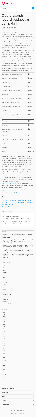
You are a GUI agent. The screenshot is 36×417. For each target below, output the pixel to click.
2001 (4, 372)
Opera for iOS (7, 294)
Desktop (12, 196)
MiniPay (5, 282)
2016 (4, 336)
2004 (4, 365)
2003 (4, 367)
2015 (4, 338)
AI (3, 267)
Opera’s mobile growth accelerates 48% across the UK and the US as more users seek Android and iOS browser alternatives (18, 241)
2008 (4, 355)
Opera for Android (8, 292)
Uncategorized (7, 304)
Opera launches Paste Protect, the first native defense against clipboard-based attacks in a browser (18, 246)
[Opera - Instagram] (24, 410)
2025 (4, 314)
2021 (4, 324)
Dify (4, 277)
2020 (4, 326)
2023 (4, 319)
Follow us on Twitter (12, 216)
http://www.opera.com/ (9, 183)
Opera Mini (6, 301)
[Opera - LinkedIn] (21, 410)
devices (5, 275)
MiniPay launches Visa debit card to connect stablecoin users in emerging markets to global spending (16, 250)
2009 (4, 353)
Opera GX (5, 299)
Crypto (4, 270)
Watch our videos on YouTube (15, 224)
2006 (4, 360)
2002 (4, 370)
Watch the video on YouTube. (10, 193)
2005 (4, 362)
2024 (4, 317)
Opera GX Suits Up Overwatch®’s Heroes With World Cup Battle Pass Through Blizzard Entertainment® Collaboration (17, 236)
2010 (4, 350)
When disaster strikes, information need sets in (25, 202)
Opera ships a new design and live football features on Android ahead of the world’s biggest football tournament (18, 256)
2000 (4, 374)
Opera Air (5, 289)
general (5, 279)
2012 (4, 345)
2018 (4, 331)
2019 (4, 329)
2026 (4, 312)
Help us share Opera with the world (17, 219)
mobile (4, 284)
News (4, 287)
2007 (4, 358)
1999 (4, 377)
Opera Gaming (7, 296)
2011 (4, 348)
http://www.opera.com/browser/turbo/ (13, 190)
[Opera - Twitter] (14, 410)
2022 (4, 321)
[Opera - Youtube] (17, 410)
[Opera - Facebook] (11, 410)
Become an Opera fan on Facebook (17, 221)
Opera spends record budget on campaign (15, 19)
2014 (4, 341)
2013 (4, 343)
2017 (4, 333)
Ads (4, 265)
